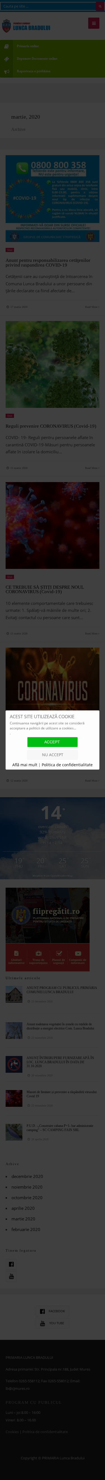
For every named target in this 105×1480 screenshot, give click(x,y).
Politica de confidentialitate (67, 764)
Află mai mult (25, 764)
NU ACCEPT (52, 754)
